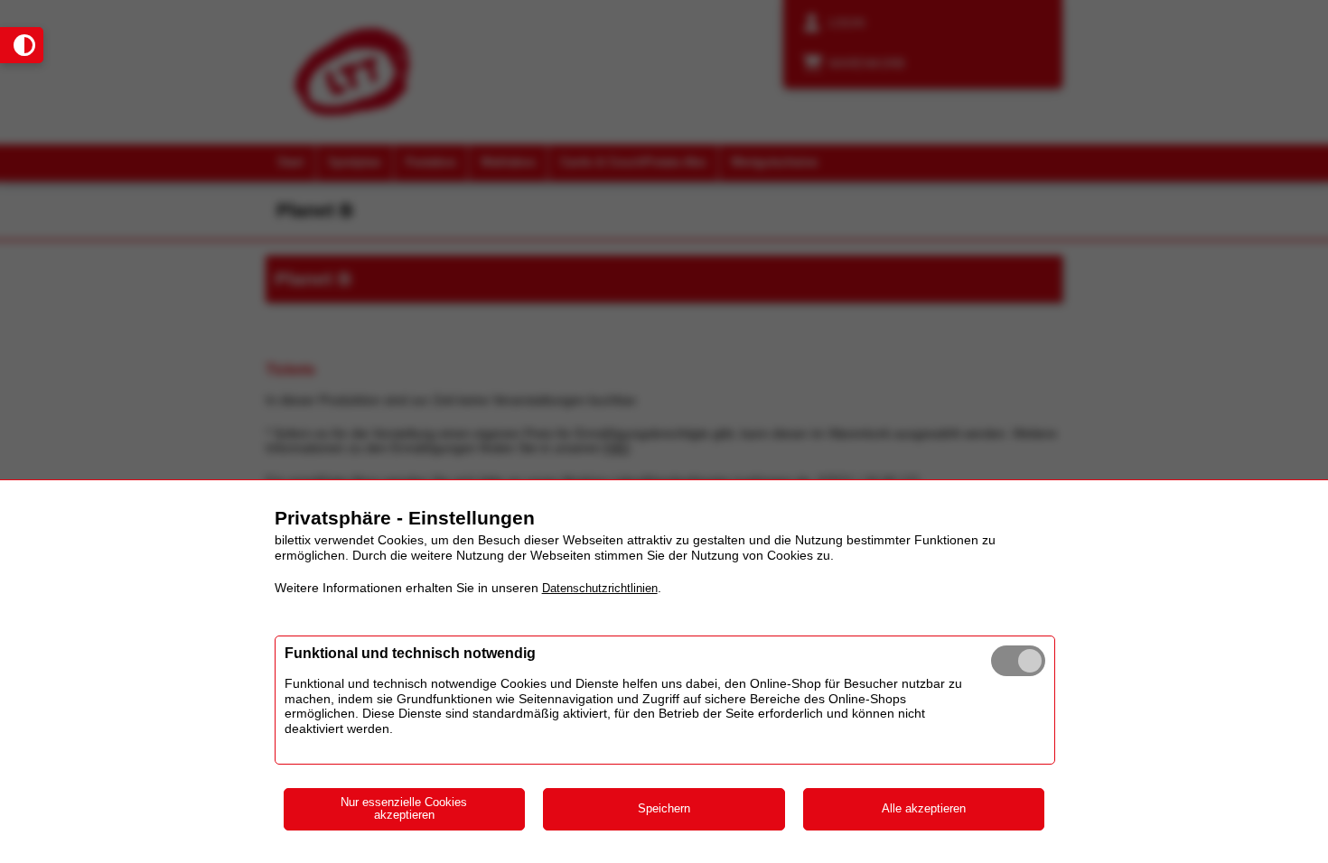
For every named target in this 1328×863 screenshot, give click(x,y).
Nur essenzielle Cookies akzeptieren (404, 808)
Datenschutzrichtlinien (600, 588)
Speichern (664, 808)
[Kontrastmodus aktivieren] (21, 45)
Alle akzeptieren (924, 808)
